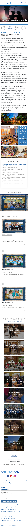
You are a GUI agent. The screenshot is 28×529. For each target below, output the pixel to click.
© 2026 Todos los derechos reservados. (13, 523)
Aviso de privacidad (17, 524)
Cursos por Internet (6, 485)
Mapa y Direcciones (7, 498)
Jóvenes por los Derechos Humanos (8, 518)
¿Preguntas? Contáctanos (9, 494)
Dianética (11, 504)
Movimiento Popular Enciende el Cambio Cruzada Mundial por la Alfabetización (13, 178)
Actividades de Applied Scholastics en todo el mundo (12, 183)
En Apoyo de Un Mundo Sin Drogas (8, 514)
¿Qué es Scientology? (6, 483)
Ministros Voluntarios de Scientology (8, 509)
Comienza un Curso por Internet (7, 507)
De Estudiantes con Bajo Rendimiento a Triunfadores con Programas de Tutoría (13, 175)
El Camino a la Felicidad (5, 513)
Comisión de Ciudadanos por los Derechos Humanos (11, 520)
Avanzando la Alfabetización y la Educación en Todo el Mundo (13, 180)
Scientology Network (18, 504)
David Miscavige (13, 505)
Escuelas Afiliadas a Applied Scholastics (10, 172)
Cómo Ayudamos (5, 489)
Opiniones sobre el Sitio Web (10, 496)
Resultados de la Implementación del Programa (11, 185)
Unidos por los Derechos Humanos (8, 516)
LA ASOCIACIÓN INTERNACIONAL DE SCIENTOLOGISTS (11, 511)
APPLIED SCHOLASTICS (14, 162)
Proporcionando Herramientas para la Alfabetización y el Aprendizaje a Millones (14, 165)
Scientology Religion (5, 505)
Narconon (13, 513)
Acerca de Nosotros (6, 480)
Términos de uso (7, 525)
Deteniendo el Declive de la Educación (9, 167)
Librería (3, 487)
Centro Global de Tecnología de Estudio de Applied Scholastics (12, 170)
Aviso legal (14, 525)
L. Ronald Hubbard (4, 504)
